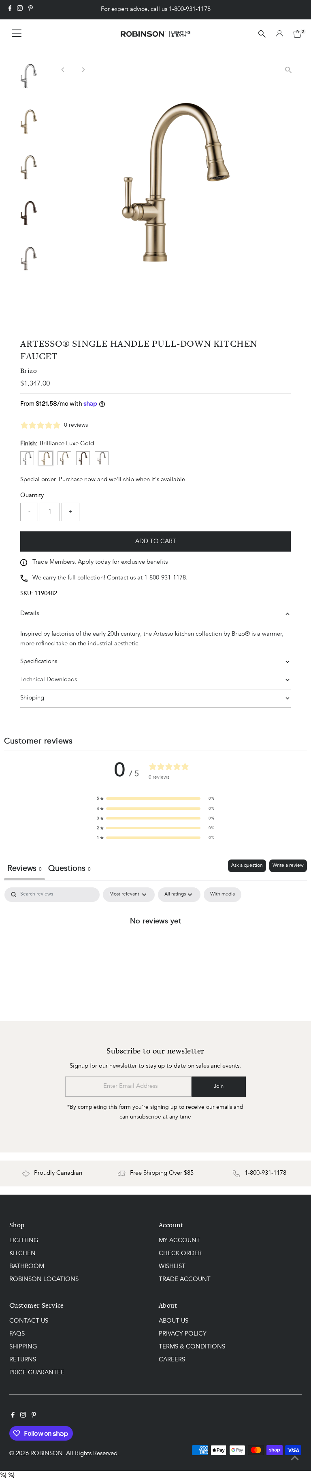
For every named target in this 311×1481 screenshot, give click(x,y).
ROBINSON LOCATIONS (44, 1280)
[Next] (83, 70)
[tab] (69, 870)
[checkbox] (222, 894)
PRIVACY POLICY (183, 1334)
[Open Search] (262, 34)
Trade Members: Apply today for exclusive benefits (100, 562)
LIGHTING (23, 1241)
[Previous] (63, 70)
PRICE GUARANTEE (36, 1373)
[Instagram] (20, 9)
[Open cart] (297, 34)
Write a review (288, 865)
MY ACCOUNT (179, 1241)
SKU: (26, 594)
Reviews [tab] (24, 869)
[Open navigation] (16, 34)
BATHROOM (26, 1267)
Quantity (32, 496)
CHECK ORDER (180, 1254)
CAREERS (172, 1360)
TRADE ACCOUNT (185, 1280)
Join (219, 1086)
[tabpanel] (155, 948)
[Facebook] (10, 9)
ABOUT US (173, 1321)
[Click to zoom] (288, 70)
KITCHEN (22, 1254)
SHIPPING (23, 1347)
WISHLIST (172, 1267)
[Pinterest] (30, 9)
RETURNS (22, 1360)
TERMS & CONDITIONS (192, 1347)
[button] (155, 798)
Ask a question (247, 865)
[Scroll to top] (295, 1459)
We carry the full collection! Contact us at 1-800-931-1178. (109, 578)
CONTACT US (28, 1321)
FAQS (17, 1334)
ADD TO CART (155, 542)
